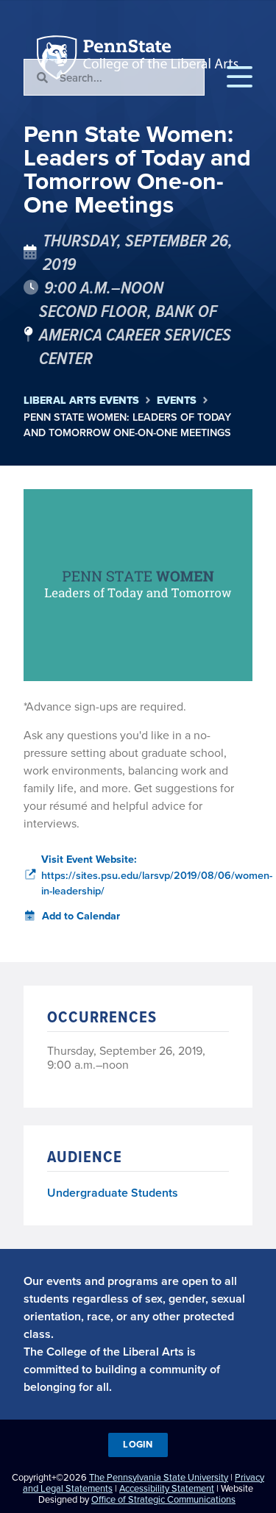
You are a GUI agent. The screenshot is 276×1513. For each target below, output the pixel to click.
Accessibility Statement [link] (166, 1488)
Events (177, 400)
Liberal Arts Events (81, 400)
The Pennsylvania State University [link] (158, 1477)
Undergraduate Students (112, 1192)
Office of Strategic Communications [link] (163, 1499)
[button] (239, 77)
